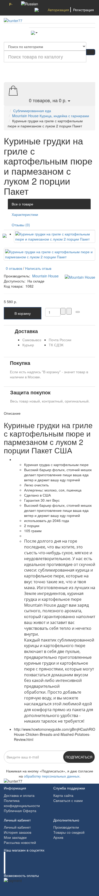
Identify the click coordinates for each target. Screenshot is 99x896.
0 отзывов (13, 268)
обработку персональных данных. (52, 776)
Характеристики (25, 214)
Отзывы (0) (21, 224)
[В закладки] (78, 312)
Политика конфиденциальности (22, 803)
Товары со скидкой (69, 832)
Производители (66, 827)
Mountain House (45, 275)
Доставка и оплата (19, 795)
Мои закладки (15, 837)
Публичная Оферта (20, 810)
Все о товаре (22, 203)
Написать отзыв (38, 268)
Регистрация (83, 9)
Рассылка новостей (20, 842)
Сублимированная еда (32, 110)
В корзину (22, 313)
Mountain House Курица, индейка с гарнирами (50, 115)
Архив (58, 837)
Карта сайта (63, 795)
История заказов (17, 832)
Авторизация (58, 9)
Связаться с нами (68, 800)
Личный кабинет (17, 827)
